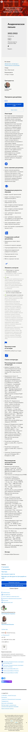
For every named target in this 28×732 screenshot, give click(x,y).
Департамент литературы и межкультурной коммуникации (12, 64)
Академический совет (8, 602)
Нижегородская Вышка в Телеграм (11, 670)
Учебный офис (4, 629)
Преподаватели (6, 594)
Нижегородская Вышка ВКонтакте (10, 668)
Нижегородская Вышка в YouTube (10, 672)
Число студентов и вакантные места (11, 596)
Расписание (5, 600)
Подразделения (4, 701)
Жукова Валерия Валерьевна (7, 624)
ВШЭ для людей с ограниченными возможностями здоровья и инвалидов (9, 705)
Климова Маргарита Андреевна (8, 613)
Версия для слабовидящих (7, 703)
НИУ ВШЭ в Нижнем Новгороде (10, 1)
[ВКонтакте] (2, 678)
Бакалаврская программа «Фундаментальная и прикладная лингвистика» (13, 10)
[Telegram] (4, 678)
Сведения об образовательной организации (11, 699)
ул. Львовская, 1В (5, 635)
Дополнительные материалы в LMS (14, 104)
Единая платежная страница (7, 708)
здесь (12, 720)
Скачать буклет (14, 588)
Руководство (4, 697)
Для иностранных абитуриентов (14, 585)
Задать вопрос (14, 109)
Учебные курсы (6, 592)
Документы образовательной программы (12, 598)
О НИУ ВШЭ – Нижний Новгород (8, 695)
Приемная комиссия (14, 582)
